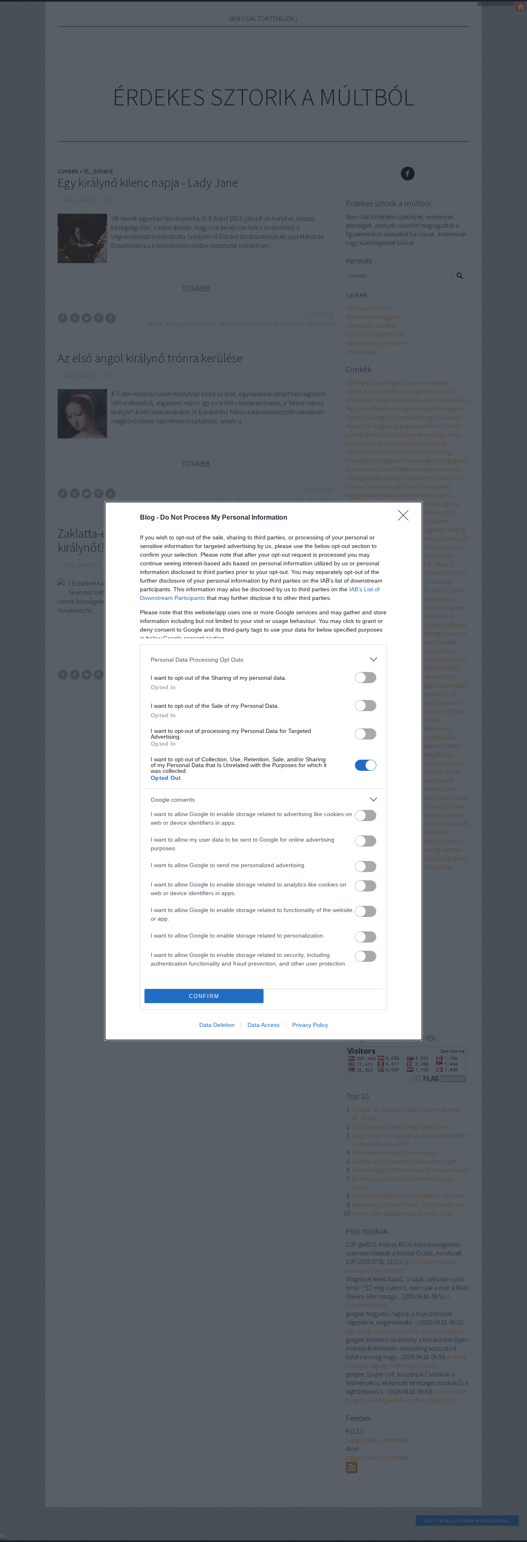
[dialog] (263, 771)
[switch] (365, 677)
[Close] (406, 518)
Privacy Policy (310, 1025)
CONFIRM (204, 996)
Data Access (263, 1025)
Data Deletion (217, 1025)
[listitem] (263, 659)
